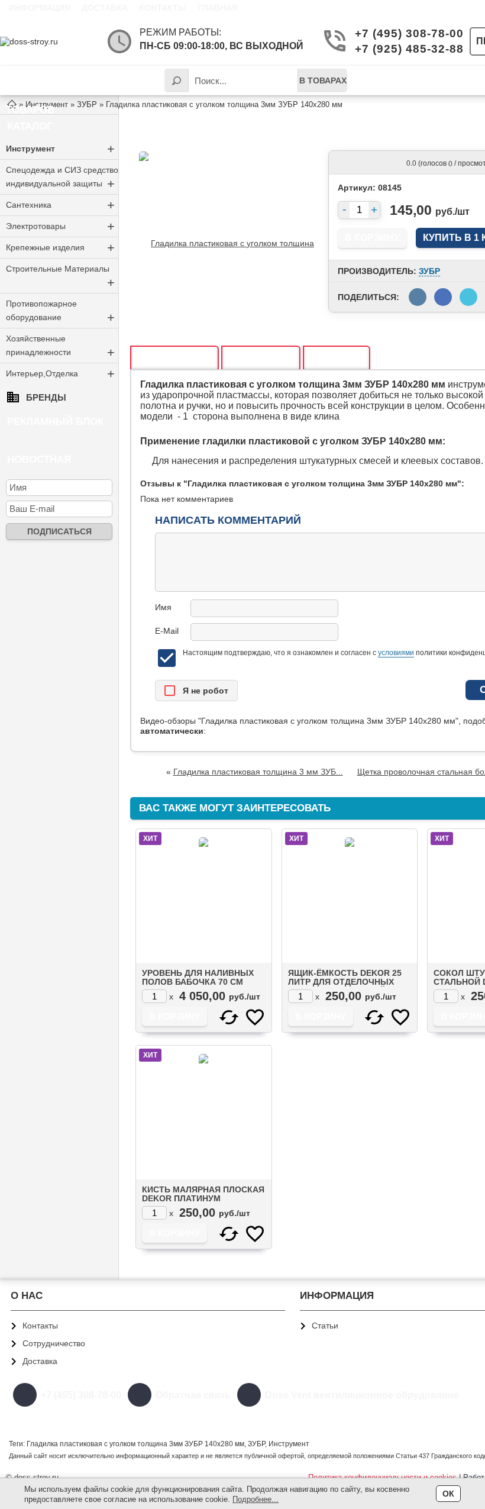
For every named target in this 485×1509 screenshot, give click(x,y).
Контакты (162, 7)
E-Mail (167, 631)
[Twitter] (365, 1418)
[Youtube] (449, 1418)
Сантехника (60, 205)
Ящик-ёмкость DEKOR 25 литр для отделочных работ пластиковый (345, 981)
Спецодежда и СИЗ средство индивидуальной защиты (62, 178)
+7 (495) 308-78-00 (403, 33)
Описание (174, 358)
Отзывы (260, 358)
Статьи (325, 1325)
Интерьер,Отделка (60, 373)
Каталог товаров (38, 85)
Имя (163, 607)
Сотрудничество (53, 1343)
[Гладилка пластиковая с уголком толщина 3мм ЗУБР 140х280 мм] (227, 243)
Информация (39, 7)
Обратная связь (193, 1395)
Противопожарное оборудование (60, 312)
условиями (396, 653)
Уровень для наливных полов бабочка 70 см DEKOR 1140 (198, 981)
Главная (218, 7)
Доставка (105, 7)
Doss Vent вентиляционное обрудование (362, 1395)
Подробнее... (255, 1499)
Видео (336, 358)
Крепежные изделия (60, 247)
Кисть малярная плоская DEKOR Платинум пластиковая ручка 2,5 (203, 1198)
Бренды (46, 397)
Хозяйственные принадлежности (60, 347)
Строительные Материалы (60, 277)
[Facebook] (421, 1418)
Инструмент (60, 148)
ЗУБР (429, 271)
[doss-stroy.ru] (47, 41)
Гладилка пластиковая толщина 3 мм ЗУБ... (258, 771)
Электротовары (60, 226)
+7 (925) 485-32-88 (403, 49)
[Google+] (393, 1418)
